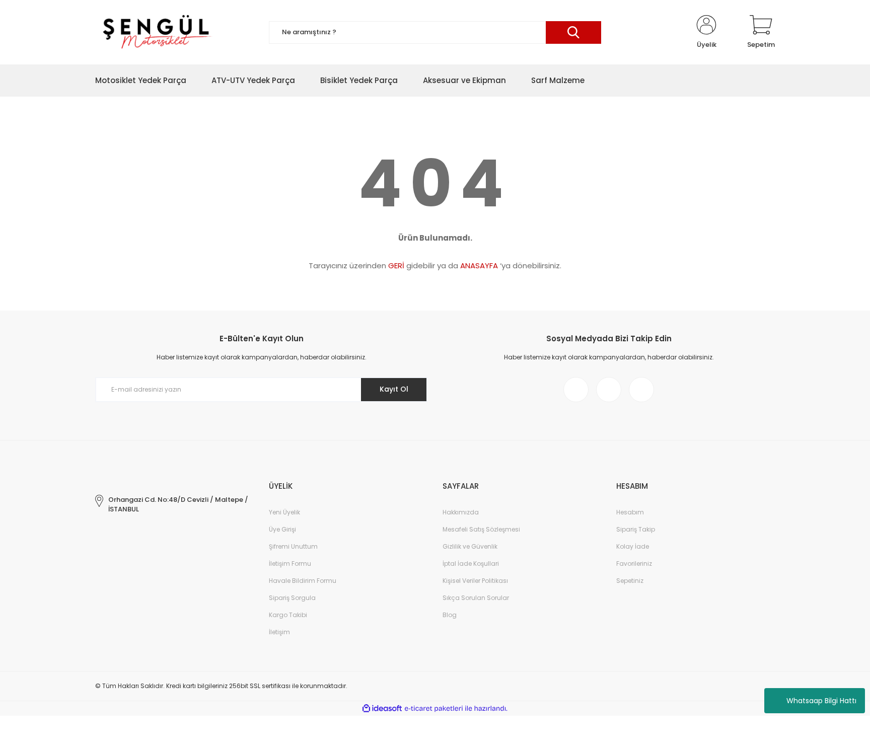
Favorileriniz (634, 563)
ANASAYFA (479, 265)
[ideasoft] (382, 708)
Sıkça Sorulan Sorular (476, 597)
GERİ (396, 265)
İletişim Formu (290, 563)
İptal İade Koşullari (471, 563)
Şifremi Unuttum (293, 546)
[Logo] (155, 32)
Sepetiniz (629, 580)
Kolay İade (632, 546)
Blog (450, 615)
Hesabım (630, 512)
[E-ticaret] (433, 708)
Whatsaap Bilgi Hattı (821, 701)
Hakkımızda (461, 512)
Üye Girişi (282, 529)
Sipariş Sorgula (292, 597)
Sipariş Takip (635, 529)
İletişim (279, 632)
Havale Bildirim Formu (302, 580)
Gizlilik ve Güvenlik (470, 546)
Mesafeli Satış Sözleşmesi (481, 529)
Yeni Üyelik (284, 512)
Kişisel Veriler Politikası (475, 580)
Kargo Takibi (288, 615)
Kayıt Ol (394, 389)
